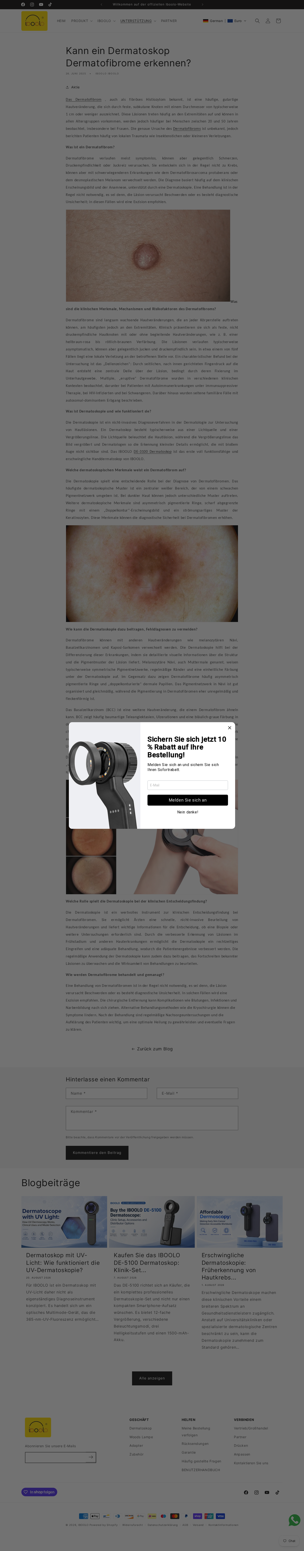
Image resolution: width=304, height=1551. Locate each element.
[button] (187, 800)
